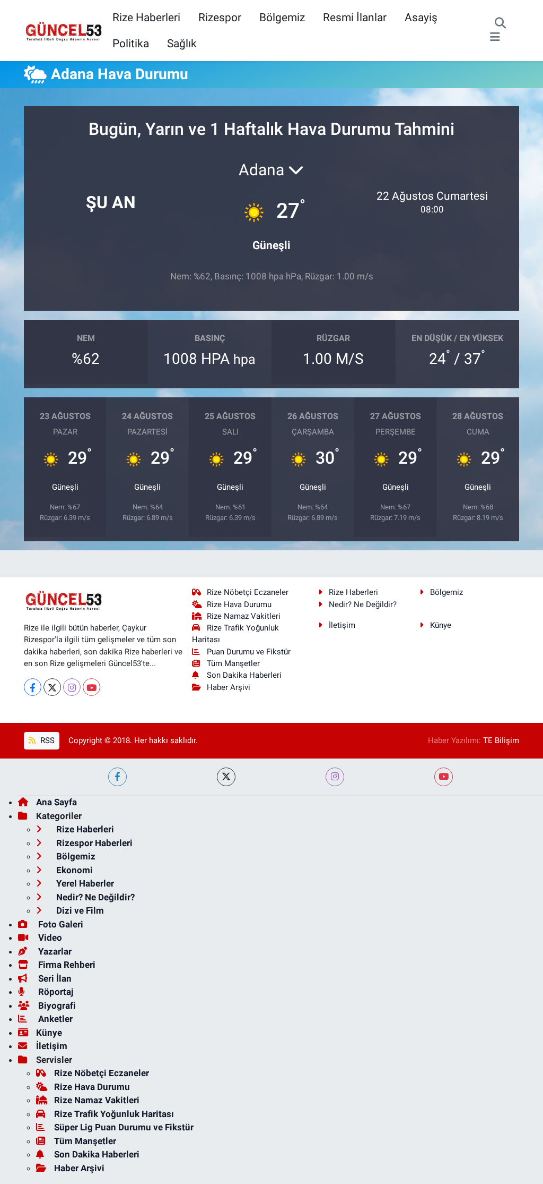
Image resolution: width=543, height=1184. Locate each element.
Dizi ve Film (79, 910)
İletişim (342, 625)
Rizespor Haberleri (93, 843)
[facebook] (117, 777)
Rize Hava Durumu (239, 604)
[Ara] (500, 24)
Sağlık (182, 43)
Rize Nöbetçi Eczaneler (247, 592)
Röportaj (54, 991)
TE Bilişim (501, 740)
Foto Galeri (59, 924)
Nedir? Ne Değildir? (363, 604)
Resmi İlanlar (355, 17)
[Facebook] (32, 687)
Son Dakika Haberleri (244, 675)
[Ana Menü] (495, 37)
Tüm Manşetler (233, 663)
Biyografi (56, 1005)
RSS (46, 740)
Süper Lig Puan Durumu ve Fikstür (124, 1127)
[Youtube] (91, 687)
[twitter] (226, 777)
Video (49, 937)
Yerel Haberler (84, 883)
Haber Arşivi (228, 687)
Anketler (54, 1018)
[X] (52, 687)
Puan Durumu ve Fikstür (249, 652)
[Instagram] (72, 687)
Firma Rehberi (65, 964)
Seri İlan (54, 978)
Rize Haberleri (146, 17)
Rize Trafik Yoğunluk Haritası (114, 1114)
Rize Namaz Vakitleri (244, 616)
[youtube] (443, 777)
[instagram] (335, 777)
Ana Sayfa (56, 802)
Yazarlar (54, 951)
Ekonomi (73, 870)
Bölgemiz (282, 17)
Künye (440, 625)
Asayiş (421, 17)
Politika (130, 43)
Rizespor (219, 17)
